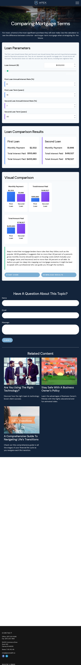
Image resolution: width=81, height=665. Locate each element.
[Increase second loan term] (74, 115)
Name (4, 298)
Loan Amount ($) (12, 65)
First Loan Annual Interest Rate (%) (19, 79)
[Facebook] (3, 656)
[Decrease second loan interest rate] (74, 107)
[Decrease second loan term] (74, 118)
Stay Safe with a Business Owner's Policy (57, 389)
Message (5, 322)
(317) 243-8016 (11, 636)
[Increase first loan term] (74, 94)
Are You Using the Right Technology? (18, 389)
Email (4, 310)
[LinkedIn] (6, 656)
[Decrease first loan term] (74, 96)
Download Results (53, 275)
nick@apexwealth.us (8, 653)
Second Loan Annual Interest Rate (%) (21, 101)
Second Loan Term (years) (16, 112)
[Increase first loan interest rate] (74, 83)
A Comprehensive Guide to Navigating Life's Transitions (21, 437)
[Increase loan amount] (74, 64)
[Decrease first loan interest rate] (74, 85)
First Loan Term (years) (14, 90)
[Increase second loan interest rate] (74, 104)
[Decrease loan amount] (74, 66)
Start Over (12, 275)
